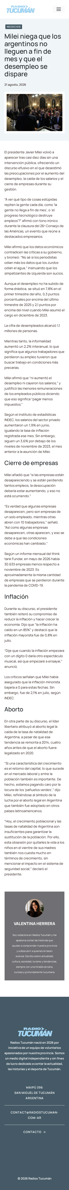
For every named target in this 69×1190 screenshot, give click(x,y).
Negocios (14, 26)
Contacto (32, 1132)
